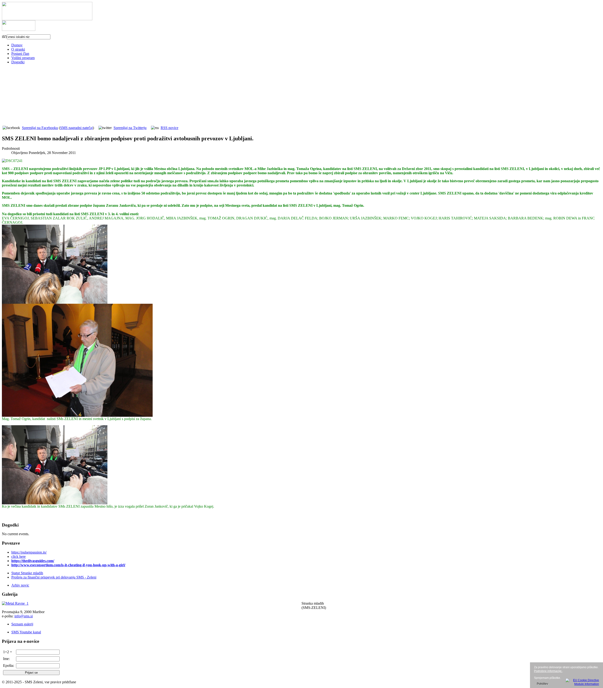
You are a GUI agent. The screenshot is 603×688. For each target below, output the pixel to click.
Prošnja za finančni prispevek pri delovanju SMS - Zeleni (53, 577)
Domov (17, 45)
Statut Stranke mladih (27, 573)
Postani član (20, 54)
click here (18, 556)
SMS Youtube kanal (26, 632)
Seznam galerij (22, 624)
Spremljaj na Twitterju (130, 128)
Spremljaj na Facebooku (40, 128)
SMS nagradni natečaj (76, 128)
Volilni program (23, 58)
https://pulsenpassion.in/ (29, 552)
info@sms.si (23, 616)
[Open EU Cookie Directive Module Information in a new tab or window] (582, 681)
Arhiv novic (20, 585)
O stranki (18, 49)
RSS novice (169, 128)
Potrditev (542, 683)
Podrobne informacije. (548, 671)
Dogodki (17, 62)
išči (4, 37)
